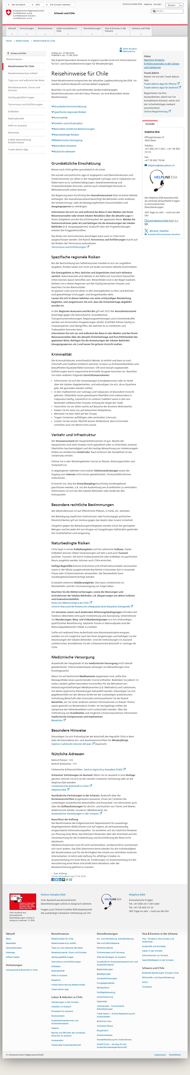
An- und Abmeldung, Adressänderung (115, 939)
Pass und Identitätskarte (108, 943)
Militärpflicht (103, 988)
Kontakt (148, 123)
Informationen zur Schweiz (155, 955)
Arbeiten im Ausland (61, 1007)
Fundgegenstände (105, 983)
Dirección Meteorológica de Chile (70, 602)
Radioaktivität (58, 971)
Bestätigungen (104, 974)
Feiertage (10, 953)
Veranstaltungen (14, 948)
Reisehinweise (45, 28)
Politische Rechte (105, 948)
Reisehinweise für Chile (62, 939)
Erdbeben (56, 966)
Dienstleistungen (92, 28)
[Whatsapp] (67, 879)
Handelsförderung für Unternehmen (114, 1040)
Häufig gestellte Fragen (62, 957)
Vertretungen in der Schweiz (65, 1002)
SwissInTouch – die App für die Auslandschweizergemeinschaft (112, 1046)
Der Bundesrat (18, 5)
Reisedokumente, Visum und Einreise (68, 953)
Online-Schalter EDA (53, 894)
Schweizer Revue (105, 1026)
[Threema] (63, 879)
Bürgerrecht (102, 1030)
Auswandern (57, 1040)
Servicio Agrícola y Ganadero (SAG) (103, 769)
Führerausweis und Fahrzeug (111, 953)
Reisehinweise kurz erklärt (63, 943)
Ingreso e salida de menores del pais (71, 743)
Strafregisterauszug (106, 992)
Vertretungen (27, 28)
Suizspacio (147, 987)
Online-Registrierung (156, 111)
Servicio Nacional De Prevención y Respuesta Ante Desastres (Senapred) (90, 606)
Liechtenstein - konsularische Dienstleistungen (110, 1007)
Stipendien (102, 1001)
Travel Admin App (60, 989)
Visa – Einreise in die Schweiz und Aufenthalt (158, 940)
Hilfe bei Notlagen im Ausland (111, 957)
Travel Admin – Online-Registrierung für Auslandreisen (116, 1015)
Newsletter (11, 943)
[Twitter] (56, 879)
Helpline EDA (58, 789)
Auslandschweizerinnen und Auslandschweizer (64, 1022)
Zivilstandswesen (104, 1035)
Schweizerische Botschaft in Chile (70, 785)
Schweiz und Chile (141, 28)
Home (9, 41)
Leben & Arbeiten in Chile (66, 29)
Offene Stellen (13, 957)
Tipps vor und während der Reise (67, 948)
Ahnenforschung (105, 997)
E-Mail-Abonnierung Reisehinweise (68, 985)
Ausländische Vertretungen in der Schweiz (75, 813)
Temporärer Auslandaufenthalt (66, 1045)
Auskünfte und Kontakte (154, 946)
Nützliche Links (104, 1021)
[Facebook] (53, 879)
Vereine (55, 1028)
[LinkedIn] (60, 879)
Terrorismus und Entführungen (68, 246)
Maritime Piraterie (154, 59)
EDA (38, 5)
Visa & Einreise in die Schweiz (115, 29)
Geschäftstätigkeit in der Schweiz (157, 960)
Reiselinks (56, 720)
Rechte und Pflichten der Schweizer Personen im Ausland (68, 1034)
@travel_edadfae (159, 230)
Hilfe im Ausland (59, 976)
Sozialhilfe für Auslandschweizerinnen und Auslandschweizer (117, 963)
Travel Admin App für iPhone (160, 83)
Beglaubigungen (105, 969)
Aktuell (12, 28)
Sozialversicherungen (107, 978)
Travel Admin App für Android (161, 87)
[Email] (70, 879)
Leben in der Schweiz (152, 951)
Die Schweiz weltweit (60, 5)
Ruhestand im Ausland (62, 1011)
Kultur (145, 982)
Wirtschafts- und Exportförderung (158, 977)
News (8, 939)
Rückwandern (58, 1016)
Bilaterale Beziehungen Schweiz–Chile (160, 973)
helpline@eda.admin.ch (161, 165)
